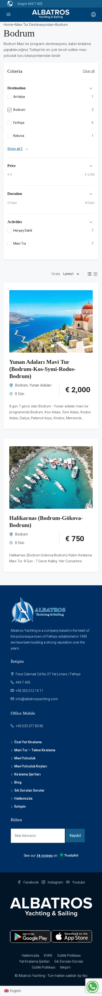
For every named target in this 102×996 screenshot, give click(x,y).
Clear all (89, 71)
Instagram (55, 882)
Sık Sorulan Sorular (29, 790)
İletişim (20, 806)
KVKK (48, 955)
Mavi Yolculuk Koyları (30, 766)
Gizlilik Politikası (69, 955)
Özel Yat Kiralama (28, 742)
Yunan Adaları (40, 385)
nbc (85, 976)
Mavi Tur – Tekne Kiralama (34, 750)
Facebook (31, 882)
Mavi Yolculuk (24, 758)
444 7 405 (35, 4)
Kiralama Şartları (27, 774)
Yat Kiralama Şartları (34, 961)
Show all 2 (15, 149)
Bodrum (21, 385)
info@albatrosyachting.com (37, 699)
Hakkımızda (23, 798)
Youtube (78, 882)
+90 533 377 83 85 (29, 726)
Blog (17, 782)
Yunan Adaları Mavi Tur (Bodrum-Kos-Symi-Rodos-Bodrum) (42, 369)
